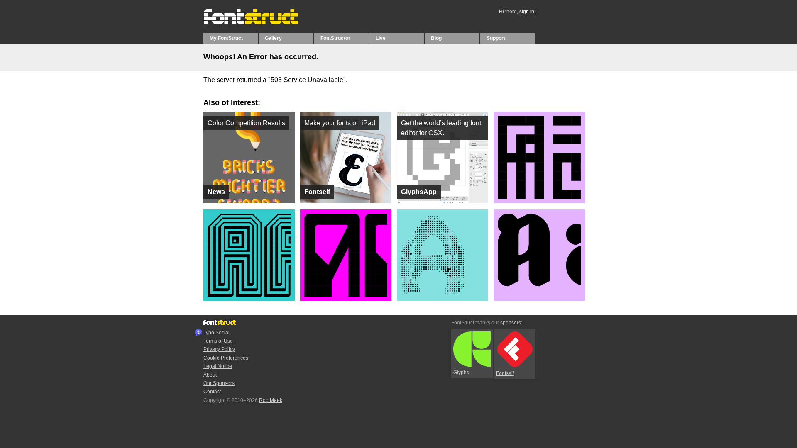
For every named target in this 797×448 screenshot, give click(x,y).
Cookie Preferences (225, 358)
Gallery (273, 38)
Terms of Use (218, 341)
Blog (436, 38)
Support (496, 38)
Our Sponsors (219, 383)
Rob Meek (270, 400)
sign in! (527, 12)
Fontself (505, 373)
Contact (212, 391)
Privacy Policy (219, 349)
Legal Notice (217, 366)
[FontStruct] (259, 23)
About (210, 375)
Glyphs (461, 372)
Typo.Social (216, 333)
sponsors (510, 323)
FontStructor (335, 38)
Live (381, 38)
